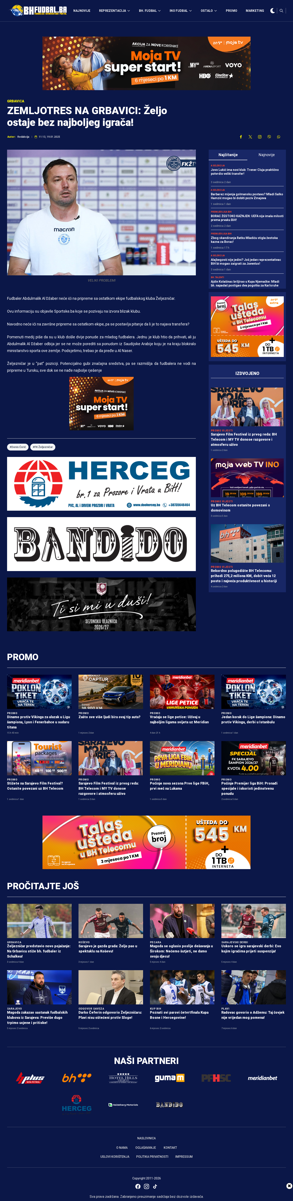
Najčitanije (228, 154)
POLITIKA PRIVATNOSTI (152, 1156)
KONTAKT (170, 1147)
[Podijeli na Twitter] (250, 136)
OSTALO (207, 10)
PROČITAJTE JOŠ (43, 886)
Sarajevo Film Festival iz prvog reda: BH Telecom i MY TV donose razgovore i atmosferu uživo (244, 439)
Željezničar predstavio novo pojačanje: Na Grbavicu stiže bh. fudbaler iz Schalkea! (39, 951)
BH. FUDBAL (148, 10)
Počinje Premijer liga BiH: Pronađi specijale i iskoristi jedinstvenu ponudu (249, 788)
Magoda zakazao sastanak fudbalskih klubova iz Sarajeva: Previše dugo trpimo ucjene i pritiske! (37, 1017)
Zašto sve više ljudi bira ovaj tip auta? (109, 717)
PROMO (231, 10)
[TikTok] (155, 1186)
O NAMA (122, 1147)
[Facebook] (137, 1186)
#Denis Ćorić (18, 447)
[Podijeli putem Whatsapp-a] (278, 136)
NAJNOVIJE (81, 10)
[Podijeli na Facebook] (240, 136)
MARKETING (255, 10)
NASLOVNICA (146, 1138)
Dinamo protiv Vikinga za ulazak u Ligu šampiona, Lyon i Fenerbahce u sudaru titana (38, 722)
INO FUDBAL (179, 10)
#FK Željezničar (43, 447)
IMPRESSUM (184, 1156)
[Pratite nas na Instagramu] (259, 136)
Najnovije (267, 154)
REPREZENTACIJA (112, 10)
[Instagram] (146, 1186)
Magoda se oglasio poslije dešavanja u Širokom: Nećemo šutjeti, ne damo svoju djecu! (181, 951)
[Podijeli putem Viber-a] (269, 136)
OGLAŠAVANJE (145, 1147)
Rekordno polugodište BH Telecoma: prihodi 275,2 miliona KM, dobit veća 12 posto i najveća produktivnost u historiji (244, 576)
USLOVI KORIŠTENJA (114, 1156)
